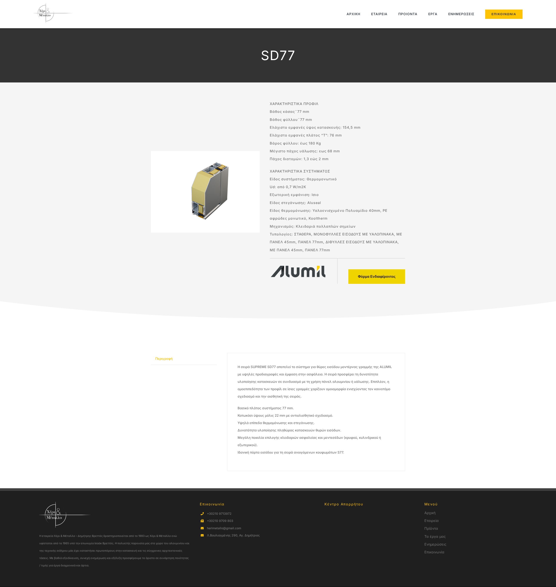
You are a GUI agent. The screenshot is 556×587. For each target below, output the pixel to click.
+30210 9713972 (219, 513)
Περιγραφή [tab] (164, 359)
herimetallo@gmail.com (224, 528)
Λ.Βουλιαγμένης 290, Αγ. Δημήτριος (233, 535)
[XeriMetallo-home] (54, 5)
